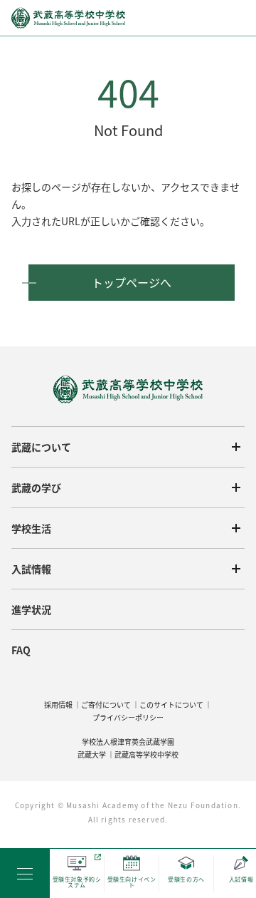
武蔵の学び (36, 487)
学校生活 (31, 528)
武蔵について (41, 447)
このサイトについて (171, 704)
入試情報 (31, 569)
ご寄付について (106, 704)
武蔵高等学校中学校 (146, 754)
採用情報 (58, 704)
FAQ (21, 650)
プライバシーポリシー (128, 717)
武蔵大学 (92, 754)
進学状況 (31, 609)
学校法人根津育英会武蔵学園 (128, 741)
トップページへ (131, 282)
